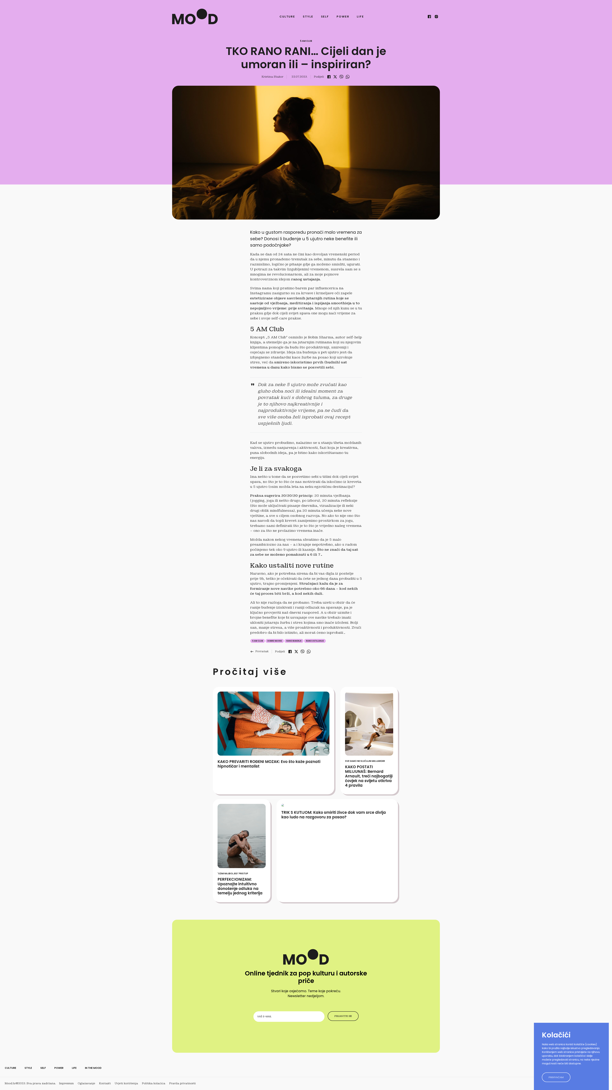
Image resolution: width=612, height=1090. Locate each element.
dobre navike (274, 640)
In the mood (93, 1068)
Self (325, 16)
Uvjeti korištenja (126, 1083)
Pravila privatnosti (182, 1083)
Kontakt (105, 1083)
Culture (287, 16)
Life (360, 16)
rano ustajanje (315, 640)
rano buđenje (294, 640)
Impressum (66, 1083)
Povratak (259, 651)
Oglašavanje (86, 1083)
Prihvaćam (556, 1077)
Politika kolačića (153, 1083)
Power (343, 16)
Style (308, 16)
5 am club (257, 640)
